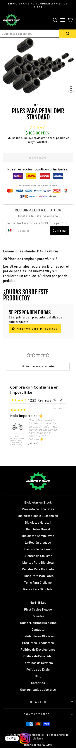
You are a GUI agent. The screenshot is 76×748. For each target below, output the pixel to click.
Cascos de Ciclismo (37, 549)
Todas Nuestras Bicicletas (38, 622)
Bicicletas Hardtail (38, 522)
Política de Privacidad (38, 656)
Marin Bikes (38, 602)
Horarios (37, 701)
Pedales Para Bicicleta (38, 569)
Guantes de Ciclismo (38, 556)
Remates (38, 616)
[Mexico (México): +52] (10, 230)
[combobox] (29, 33)
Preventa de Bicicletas (38, 509)
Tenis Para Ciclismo (38, 582)
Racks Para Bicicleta (38, 589)
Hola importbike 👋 (26, 415)
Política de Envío (38, 669)
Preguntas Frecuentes (38, 643)
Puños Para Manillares (38, 576)
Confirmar (60, 230)
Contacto (38, 629)
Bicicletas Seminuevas (38, 535)
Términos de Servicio (38, 663)
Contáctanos (37, 714)
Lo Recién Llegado (38, 542)
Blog (38, 676)
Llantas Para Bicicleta (38, 562)
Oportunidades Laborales (38, 689)
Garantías (38, 683)
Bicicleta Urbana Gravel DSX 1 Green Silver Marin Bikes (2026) (17, 440)
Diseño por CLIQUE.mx (38, 744)
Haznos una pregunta (36, 328)
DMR (38, 104)
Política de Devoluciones (38, 649)
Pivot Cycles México (38, 609)
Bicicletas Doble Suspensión (38, 515)
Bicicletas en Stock (38, 502)
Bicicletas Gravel (38, 529)
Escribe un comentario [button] (40, 366)
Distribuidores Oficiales (38, 636)
